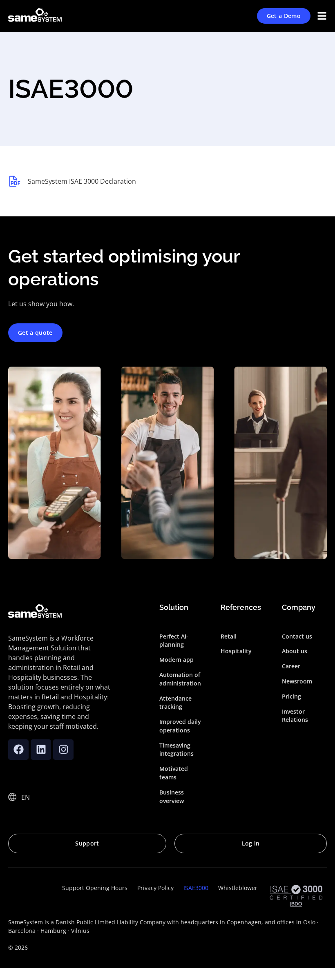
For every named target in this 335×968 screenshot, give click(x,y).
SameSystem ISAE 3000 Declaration (82, 181)
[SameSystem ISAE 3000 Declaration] (14, 181)
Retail (229, 636)
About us (294, 651)
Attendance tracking (175, 702)
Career (291, 666)
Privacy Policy (155, 888)
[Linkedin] (41, 749)
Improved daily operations (180, 726)
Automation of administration (180, 679)
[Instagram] (63, 749)
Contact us (297, 636)
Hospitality (236, 651)
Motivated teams (173, 773)
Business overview (171, 796)
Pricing (291, 696)
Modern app (176, 659)
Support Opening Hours (94, 888)
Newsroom (297, 681)
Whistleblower (237, 888)
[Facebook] (18, 749)
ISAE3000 (195, 888)
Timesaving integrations (176, 749)
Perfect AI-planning (173, 640)
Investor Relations (295, 716)
